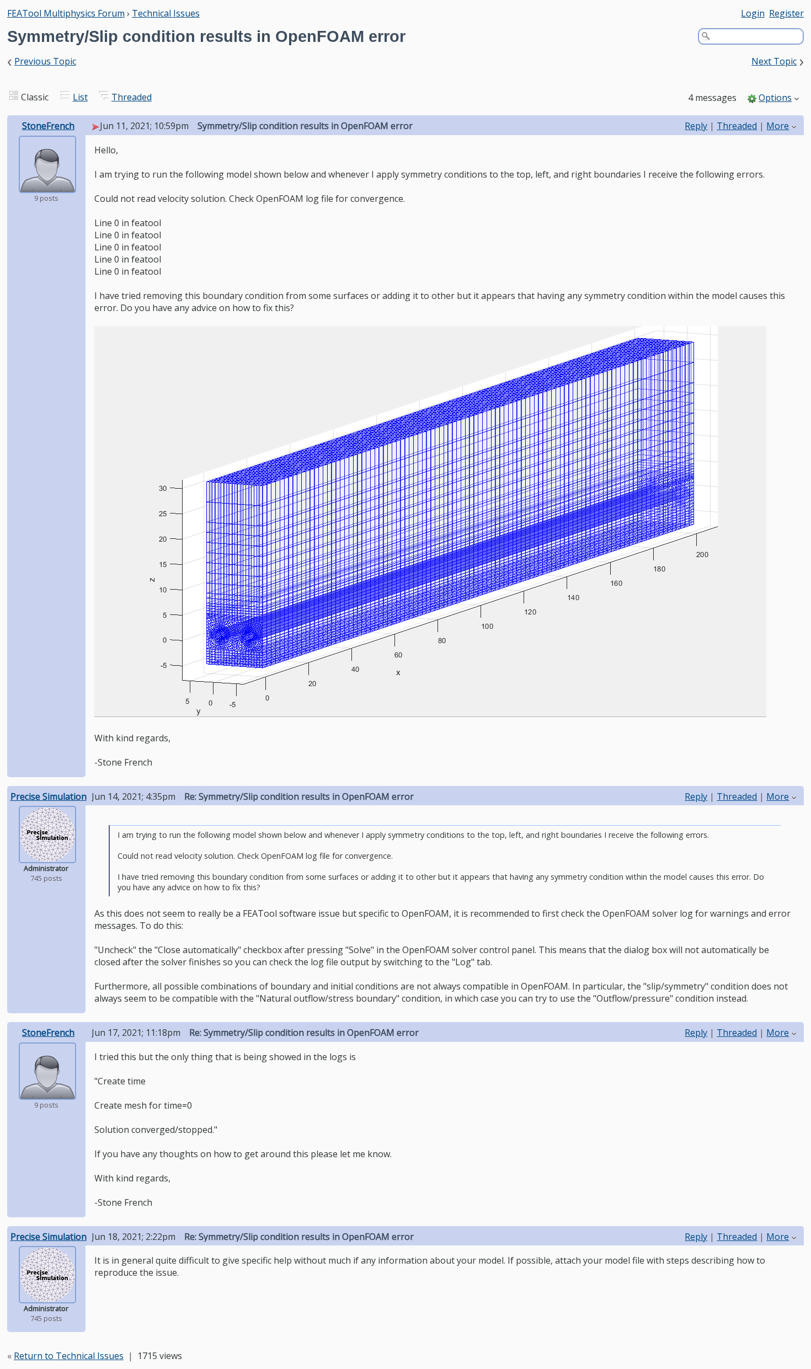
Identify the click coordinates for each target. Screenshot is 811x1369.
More (777, 126)
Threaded (131, 97)
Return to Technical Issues (69, 1356)
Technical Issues (166, 13)
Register (786, 13)
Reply (696, 126)
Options (775, 98)
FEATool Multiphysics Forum (66, 13)
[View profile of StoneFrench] (47, 185)
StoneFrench (48, 126)
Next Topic (774, 61)
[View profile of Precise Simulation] (47, 855)
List (80, 97)
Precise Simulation (48, 796)
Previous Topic (45, 61)
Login (753, 13)
